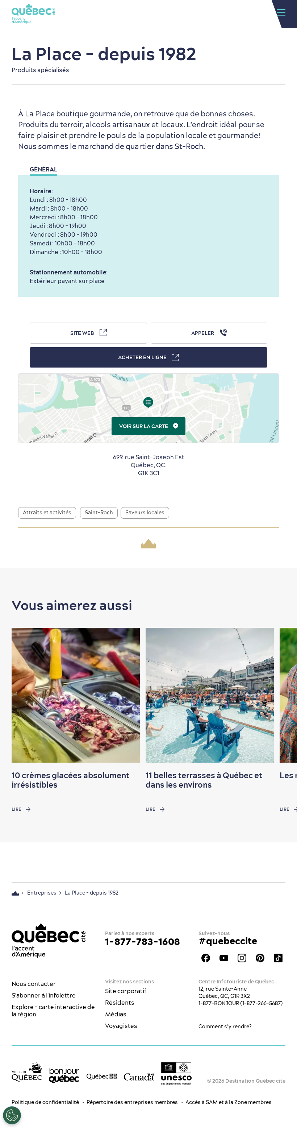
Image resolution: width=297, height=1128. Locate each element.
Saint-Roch (99, 512)
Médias (115, 1014)
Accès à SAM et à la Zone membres (228, 1102)
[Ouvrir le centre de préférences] (12, 1115)
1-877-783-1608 (142, 941)
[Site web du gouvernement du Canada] (139, 1076)
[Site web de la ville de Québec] (27, 1072)
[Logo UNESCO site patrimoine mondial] (176, 1073)
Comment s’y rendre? (225, 1026)
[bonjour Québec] (64, 1075)
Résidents (119, 1002)
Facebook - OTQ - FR (205, 958)
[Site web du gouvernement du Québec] (102, 1076)
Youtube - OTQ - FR (224, 958)
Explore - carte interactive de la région (53, 1010)
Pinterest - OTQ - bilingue (260, 958)
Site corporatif (125, 991)
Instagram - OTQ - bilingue (242, 958)
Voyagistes (121, 1025)
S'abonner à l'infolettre (44, 995)
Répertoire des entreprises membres (132, 1102)
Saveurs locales (144, 512)
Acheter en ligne (142, 357)
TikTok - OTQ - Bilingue (278, 958)
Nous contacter (34, 983)
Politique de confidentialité (45, 1102)
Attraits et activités (47, 512)
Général (43, 169)
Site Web (82, 333)
